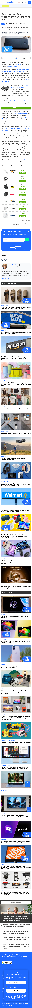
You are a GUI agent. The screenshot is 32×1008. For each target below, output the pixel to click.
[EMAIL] (20, 265)
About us (4, 991)
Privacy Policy (23, 996)
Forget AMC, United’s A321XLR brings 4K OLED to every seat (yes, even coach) (16, 938)
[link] (5, 88)
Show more (25, 220)
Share (5, 58)
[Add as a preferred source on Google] (7, 962)
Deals (3, 23)
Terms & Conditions (19, 997)
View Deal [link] (22, 172)
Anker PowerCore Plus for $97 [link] (15, 101)
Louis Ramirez (11, 23)
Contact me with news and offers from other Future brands (15, 986)
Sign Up (16, 991)
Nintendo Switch (6, 132)
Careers (4, 985)
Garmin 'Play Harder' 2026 (17, 6)
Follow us (19, 58)
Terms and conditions (7, 968)
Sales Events (5, 10)
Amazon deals (21, 160)
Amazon (18, 64)
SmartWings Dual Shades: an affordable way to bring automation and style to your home (16, 946)
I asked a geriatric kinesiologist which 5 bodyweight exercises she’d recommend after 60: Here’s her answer (16, 918)
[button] (29, 2)
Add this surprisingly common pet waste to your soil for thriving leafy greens (17, 925)
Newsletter (27, 58)
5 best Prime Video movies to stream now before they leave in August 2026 (16, 932)
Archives (4, 995)
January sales (12, 66)
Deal (4, 259)
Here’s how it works (15, 33)
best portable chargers (21, 113)
